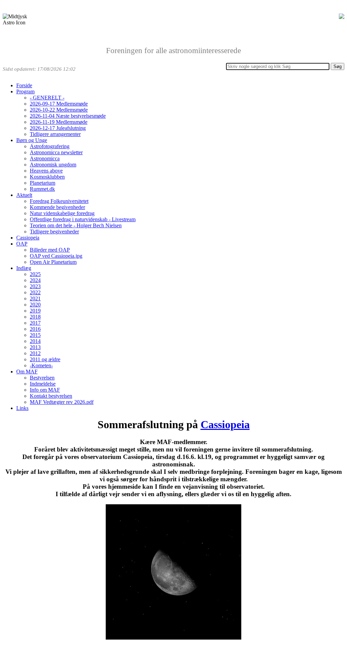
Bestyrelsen (42, 377)
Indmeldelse (43, 384)
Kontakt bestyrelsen (51, 396)
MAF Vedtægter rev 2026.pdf (62, 402)
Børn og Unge (31, 140)
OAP (21, 244)
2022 (35, 292)
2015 (35, 335)
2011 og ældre (45, 359)
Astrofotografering (49, 146)
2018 (35, 317)
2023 (35, 286)
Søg (337, 66)
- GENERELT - (47, 97)
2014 (35, 341)
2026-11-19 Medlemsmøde (58, 122)
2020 (35, 304)
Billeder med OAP (50, 250)
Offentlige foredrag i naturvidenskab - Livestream (83, 219)
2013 (35, 347)
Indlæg (23, 268)
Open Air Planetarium (53, 262)
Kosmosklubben (47, 177)
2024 (35, 280)
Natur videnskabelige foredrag (62, 213)
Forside (24, 85)
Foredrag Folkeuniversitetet (59, 201)
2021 (35, 298)
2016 (35, 329)
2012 (35, 353)
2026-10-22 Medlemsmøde (59, 110)
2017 (35, 323)
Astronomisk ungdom (53, 164)
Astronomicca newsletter (56, 152)
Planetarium (42, 183)
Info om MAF (45, 390)
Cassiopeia (27, 237)
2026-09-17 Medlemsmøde (59, 104)
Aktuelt (24, 195)
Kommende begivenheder (57, 207)
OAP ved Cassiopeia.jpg (56, 256)
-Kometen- (41, 365)
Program (25, 91)
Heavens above (46, 171)
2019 (35, 311)
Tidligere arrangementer (55, 134)
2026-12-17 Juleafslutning (58, 128)
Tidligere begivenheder (54, 231)
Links (22, 408)
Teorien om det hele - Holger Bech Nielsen (76, 225)
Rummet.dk (42, 189)
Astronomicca (45, 158)
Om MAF (27, 371)
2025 (35, 274)
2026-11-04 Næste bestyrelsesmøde (68, 116)
